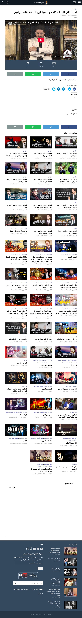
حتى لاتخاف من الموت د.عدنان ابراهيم (66, 468)
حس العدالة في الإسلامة (43, 339)
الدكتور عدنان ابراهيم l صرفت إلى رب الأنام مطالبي (16, 390)
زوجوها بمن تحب (46, 365)
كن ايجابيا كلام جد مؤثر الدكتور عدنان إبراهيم (16, 286)
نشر (28, 66)
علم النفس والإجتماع (72, 440)
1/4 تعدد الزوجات (46, 441)
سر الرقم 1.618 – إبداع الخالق (66, 339)
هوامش (75, 151)
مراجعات (74, 9)
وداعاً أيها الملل (55, 569)
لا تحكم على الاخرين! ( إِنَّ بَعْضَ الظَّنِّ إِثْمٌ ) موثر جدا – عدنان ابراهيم (16, 313)
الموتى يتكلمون (47, 389)
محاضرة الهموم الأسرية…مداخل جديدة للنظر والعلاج (41, 470)
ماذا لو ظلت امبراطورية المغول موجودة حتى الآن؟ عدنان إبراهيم (16, 259)
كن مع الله (73, 365)
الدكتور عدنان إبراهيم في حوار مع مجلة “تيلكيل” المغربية (67, 416)
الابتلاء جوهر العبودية (54, 558)
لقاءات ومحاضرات (47, 466)
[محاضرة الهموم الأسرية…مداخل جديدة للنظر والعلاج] (70, 551)
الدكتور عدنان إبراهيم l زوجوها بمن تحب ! (67, 154)
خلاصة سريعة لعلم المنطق (18, 339)
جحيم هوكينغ (47, 415)
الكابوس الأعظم (71, 443)
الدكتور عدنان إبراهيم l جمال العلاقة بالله (67, 232)
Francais (74, 386)
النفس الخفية (72, 257)
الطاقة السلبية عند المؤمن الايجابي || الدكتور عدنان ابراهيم (66, 312)
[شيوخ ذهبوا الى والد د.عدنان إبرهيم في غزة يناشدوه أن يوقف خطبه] (70, 592)
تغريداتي (40, 593)
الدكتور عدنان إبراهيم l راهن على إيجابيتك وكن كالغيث (42, 206)
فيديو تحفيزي (23, 228)
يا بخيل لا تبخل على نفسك (18, 231)
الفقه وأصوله (40, 438)
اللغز (25, 441)
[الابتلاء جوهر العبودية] (70, 562)
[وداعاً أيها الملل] (70, 572)
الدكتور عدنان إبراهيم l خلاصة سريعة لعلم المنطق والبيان (67, 206)
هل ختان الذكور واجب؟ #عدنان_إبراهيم (55, 581)
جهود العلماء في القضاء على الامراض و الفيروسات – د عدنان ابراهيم (41, 313)
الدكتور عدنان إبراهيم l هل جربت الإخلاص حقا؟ (43, 232)
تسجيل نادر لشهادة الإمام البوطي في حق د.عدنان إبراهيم (66, 180)
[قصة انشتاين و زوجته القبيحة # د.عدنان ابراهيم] (70, 605)
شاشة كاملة (41, 66)
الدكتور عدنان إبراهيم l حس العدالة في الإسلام (42, 180)
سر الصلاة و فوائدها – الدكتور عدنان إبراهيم (42, 286)
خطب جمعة (74, 362)
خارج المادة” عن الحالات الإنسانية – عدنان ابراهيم (68, 286)
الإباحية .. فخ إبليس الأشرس (67, 389)
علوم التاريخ (9, 412)
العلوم (41, 386)
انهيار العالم (23, 415)
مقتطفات (17, 228)
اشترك (40, 568)
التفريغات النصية (62, 360)
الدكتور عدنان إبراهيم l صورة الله (17, 206)
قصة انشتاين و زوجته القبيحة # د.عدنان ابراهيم (54, 603)
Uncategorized (72, 360)
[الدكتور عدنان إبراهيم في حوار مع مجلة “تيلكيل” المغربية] (66, 404)
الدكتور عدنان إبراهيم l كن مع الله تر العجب (17, 180)
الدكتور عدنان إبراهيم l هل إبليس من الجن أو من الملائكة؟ (16, 154)
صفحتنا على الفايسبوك (20, 589)
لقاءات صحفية (73, 412)
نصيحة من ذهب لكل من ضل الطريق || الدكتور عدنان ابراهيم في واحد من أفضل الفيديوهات (41, 259)
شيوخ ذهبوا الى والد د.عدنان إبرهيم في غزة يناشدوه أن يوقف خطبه (53, 592)
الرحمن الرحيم (22, 363)
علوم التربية (40, 464)
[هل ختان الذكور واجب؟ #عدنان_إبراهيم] (70, 582)
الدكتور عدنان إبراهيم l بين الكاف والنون (43, 154)
